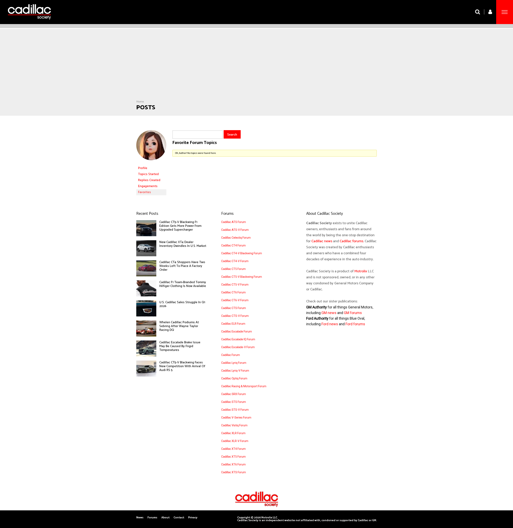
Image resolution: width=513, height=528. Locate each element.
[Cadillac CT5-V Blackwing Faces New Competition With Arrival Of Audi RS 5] (146, 376)
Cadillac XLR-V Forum (234, 441)
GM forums (353, 313)
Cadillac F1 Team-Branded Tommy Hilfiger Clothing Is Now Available (182, 284)
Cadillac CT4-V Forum (234, 261)
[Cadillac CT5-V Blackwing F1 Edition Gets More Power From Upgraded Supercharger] (146, 235)
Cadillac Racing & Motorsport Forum (243, 386)
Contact (179, 517)
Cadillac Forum (230, 355)
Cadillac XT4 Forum (233, 448)
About (165, 517)
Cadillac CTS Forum (233, 308)
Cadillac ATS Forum (233, 222)
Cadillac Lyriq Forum (233, 362)
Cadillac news (321, 241)
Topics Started (148, 174)
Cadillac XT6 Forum (233, 464)
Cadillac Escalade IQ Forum (238, 339)
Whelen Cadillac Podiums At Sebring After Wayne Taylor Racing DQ (179, 326)
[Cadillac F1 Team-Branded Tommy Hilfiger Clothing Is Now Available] (146, 295)
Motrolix (360, 271)
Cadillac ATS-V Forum (235, 229)
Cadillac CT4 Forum (233, 245)
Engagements (148, 186)
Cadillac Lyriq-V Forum (235, 370)
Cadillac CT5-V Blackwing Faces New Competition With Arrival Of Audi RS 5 (182, 366)
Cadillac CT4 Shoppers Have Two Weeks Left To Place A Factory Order (182, 266)
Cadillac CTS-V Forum (235, 315)
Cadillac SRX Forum (233, 394)
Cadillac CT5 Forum (233, 269)
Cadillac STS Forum (233, 401)
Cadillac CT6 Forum (233, 292)
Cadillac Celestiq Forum (236, 237)
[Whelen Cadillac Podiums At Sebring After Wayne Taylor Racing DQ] (146, 335)
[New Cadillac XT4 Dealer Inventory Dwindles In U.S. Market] (146, 255)
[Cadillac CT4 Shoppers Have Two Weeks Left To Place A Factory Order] (146, 275)
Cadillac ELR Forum (233, 323)
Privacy (192, 517)
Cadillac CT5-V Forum (234, 284)
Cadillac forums (351, 241)
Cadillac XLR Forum (233, 433)
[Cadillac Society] (29, 22)
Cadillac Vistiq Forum (234, 425)
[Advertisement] (256, 70)
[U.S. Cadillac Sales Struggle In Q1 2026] (146, 315)
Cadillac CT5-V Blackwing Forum (241, 276)
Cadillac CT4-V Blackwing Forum (241, 253)
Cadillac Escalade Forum (236, 331)
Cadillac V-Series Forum (236, 417)
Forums (152, 517)
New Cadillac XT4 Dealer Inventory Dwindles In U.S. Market (182, 244)
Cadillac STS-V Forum (235, 409)
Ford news (329, 324)
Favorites (144, 192)
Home (140, 101)
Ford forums (355, 324)
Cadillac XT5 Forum (233, 456)
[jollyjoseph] (151, 163)
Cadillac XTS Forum (233, 472)
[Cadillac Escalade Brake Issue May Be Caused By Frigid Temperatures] (146, 356)
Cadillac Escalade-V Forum (238, 347)
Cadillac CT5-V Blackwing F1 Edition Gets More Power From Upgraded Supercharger (180, 225)
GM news (328, 313)
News (139, 517)
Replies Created (149, 180)
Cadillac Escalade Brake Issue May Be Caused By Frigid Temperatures (179, 346)
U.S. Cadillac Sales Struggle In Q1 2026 (182, 304)
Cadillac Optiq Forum (234, 378)
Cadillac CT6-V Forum (234, 300)
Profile (142, 168)
